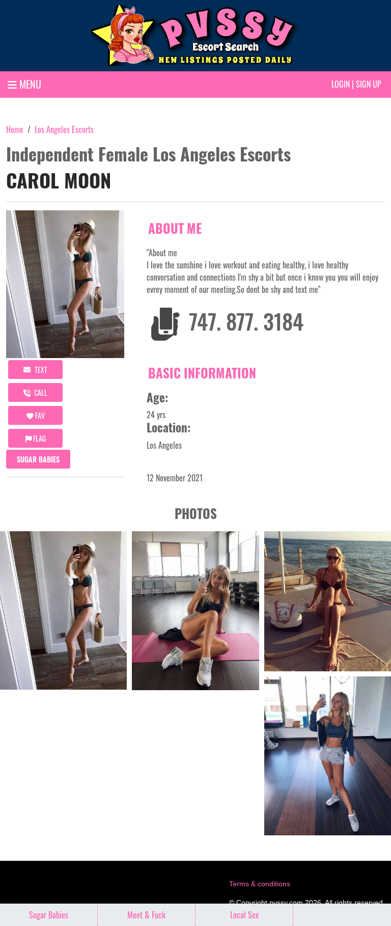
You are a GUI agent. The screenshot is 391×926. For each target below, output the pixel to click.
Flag (39, 438)
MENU (29, 84)
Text (40, 369)
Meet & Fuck (146, 915)
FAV (39, 415)
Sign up (368, 84)
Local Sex (244, 915)
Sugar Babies (38, 459)
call (40, 392)
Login (340, 84)
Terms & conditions (259, 884)
